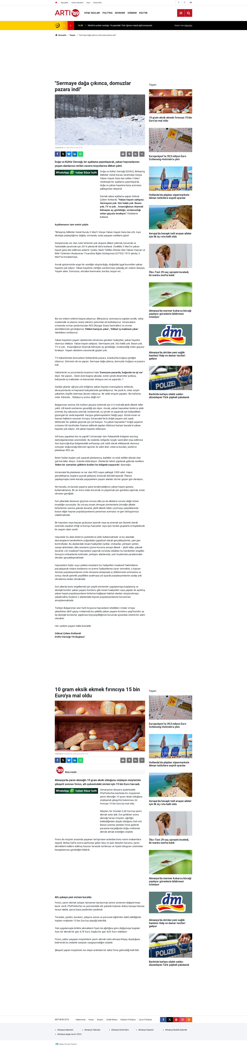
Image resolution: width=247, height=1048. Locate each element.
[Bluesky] (69, 154)
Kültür (143, 13)
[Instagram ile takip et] (182, 1019)
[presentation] (64, 25)
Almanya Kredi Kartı (120, 1030)
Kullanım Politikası (128, 1020)
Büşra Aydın (71, 772)
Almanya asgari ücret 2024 (69, 1034)
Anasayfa (62, 35)
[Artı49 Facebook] (178, 2)
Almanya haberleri (65, 1030)
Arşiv (88, 3)
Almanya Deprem (146, 1030)
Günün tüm (183, 25)
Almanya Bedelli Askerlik (176, 1030)
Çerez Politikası (145, 1020)
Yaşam (72, 35)
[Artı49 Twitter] (184, 2)
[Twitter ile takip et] (169, 1019)
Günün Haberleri (77, 3)
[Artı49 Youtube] (190, 2)
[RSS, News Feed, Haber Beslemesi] (189, 1019)
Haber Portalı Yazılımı (68, 1044)
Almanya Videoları (92, 1030)
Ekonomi (120, 13)
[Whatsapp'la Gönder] (80, 154)
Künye (91, 1020)
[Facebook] (57, 154)
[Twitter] (63, 154)
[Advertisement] (123, 58)
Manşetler (64, 3)
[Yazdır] (123, 154)
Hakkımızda (80, 1020)
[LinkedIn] (74, 154)
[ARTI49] (67, 13)
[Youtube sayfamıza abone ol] (176, 1019)
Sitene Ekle (97, 3)
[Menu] (181, 13)
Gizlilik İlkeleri (111, 1020)
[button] (129, 154)
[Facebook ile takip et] (163, 1019)
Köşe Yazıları (92, 13)
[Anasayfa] (56, 3)
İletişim (100, 1020)
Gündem (132, 13)
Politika (107, 13)
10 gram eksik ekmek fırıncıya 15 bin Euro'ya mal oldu (111, 25)
